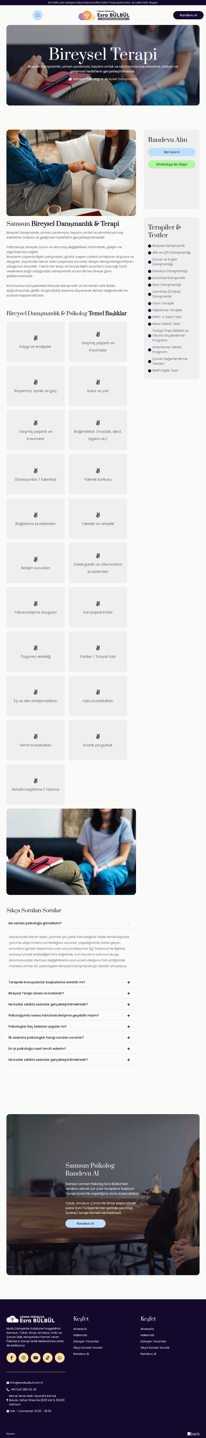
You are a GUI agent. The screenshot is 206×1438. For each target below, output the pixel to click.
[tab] (71, 923)
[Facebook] (11, 1358)
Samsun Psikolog (86, 79)
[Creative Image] (193, 1433)
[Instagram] (24, 1358)
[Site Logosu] (104, 15)
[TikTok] (48, 1358)
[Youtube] (36, 1358)
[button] (188, 15)
